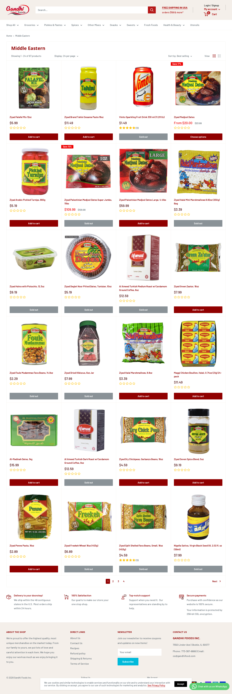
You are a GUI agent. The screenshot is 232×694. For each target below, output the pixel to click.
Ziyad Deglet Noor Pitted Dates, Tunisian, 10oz (88, 286)
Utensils (194, 24)
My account (211, 9)
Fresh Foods (151, 24)
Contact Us (76, 643)
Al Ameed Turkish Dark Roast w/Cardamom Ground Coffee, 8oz (86, 461)
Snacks (114, 24)
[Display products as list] (219, 55)
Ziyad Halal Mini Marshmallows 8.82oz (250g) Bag (197, 201)
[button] (129, 127)
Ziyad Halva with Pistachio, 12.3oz (27, 286)
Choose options (198, 136)
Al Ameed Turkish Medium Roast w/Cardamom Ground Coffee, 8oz (143, 288)
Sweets (131, 24)
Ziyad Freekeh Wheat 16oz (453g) (81, 545)
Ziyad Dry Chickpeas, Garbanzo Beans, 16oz (141, 459)
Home (9, 35)
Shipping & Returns (81, 658)
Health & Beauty (172, 24)
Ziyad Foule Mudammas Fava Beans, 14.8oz (31, 372)
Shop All (10, 24)
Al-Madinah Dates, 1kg (21, 459)
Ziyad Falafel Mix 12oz (21, 117)
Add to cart (34, 136)
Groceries (29, 24)
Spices (75, 24)
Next (214, 581)
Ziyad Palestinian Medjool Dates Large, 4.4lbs (142, 199)
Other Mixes (94, 24)
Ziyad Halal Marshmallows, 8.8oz (135, 372)
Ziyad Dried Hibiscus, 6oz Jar (79, 372)
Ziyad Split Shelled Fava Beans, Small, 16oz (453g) (141, 547)
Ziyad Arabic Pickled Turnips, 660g (27, 199)
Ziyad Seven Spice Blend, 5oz (189, 459)
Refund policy (78, 653)
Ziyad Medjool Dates (184, 117)
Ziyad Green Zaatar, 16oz (186, 286)
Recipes (74, 648)
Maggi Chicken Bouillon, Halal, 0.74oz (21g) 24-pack (198, 374)
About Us (75, 638)
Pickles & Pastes (53, 24)
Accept (180, 684)
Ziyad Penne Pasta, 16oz (22, 545)
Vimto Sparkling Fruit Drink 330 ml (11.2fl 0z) (142, 117)
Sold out (143, 136)
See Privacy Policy (156, 685)
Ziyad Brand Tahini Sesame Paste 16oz (84, 117)
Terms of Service (79, 663)
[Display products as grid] (214, 55)
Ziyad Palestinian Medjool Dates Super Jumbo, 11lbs (88, 201)
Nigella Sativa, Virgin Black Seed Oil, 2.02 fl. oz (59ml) (198, 547)
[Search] (152, 9)
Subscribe (128, 661)
